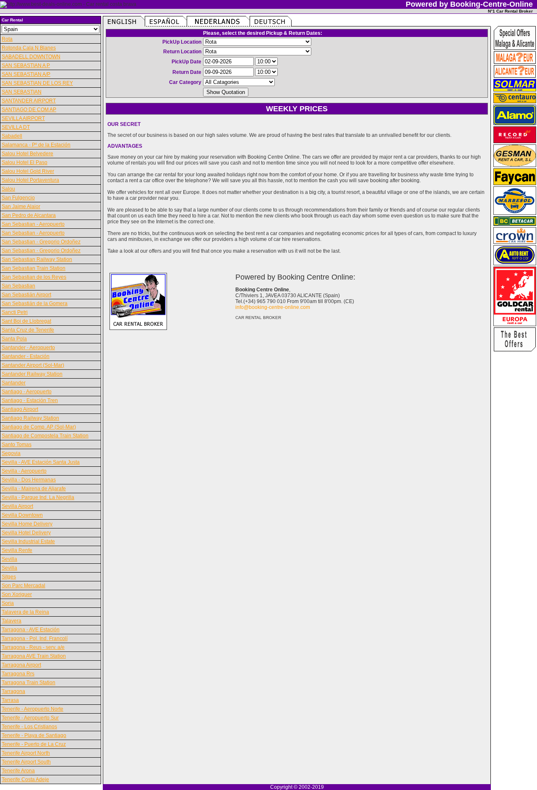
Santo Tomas (16, 444)
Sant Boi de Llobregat (26, 321)
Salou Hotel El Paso (24, 162)
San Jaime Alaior (21, 206)
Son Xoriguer (17, 594)
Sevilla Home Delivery (27, 524)
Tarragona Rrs (18, 674)
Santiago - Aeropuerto (27, 392)
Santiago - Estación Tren (30, 400)
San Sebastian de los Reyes (34, 277)
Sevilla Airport (17, 506)
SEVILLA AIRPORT (23, 118)
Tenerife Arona (18, 771)
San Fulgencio (18, 198)
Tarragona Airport (21, 665)
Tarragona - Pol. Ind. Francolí (35, 638)
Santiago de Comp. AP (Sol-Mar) (39, 427)
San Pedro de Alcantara (29, 215)
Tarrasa (10, 700)
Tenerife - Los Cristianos (29, 727)
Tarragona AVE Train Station (34, 656)
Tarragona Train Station (28, 682)
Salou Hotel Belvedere (27, 154)
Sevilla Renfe (17, 550)
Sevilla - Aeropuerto (24, 471)
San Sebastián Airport (26, 295)
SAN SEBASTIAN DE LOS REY (37, 83)
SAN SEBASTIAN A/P (26, 74)
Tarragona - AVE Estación (31, 630)
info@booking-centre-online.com (272, 307)
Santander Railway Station (32, 374)
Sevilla (9, 559)
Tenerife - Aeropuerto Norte (32, 709)
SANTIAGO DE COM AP (29, 109)
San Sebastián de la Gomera (35, 303)
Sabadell (12, 136)
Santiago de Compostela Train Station (45, 436)
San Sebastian (18, 286)
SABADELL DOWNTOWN (31, 57)
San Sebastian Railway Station (37, 259)
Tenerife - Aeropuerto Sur (30, 718)
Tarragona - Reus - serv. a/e (33, 647)
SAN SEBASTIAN (22, 92)
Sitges (9, 577)
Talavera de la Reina (25, 612)
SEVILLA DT (16, 127)
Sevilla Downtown (22, 515)
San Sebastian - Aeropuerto (33, 224)
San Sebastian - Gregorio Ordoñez (41, 242)
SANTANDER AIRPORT (29, 101)
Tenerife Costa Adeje (25, 779)
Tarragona (13, 691)
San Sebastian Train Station (33, 268)
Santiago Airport (20, 409)
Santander (14, 383)
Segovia (11, 453)
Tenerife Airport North (26, 753)
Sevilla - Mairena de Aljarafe (34, 489)
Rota (7, 39)
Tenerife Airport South (26, 762)
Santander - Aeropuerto (28, 348)
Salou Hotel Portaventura (30, 180)
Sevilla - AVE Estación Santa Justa (41, 462)
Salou (8, 189)
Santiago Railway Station (30, 418)
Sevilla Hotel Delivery (26, 533)
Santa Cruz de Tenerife (28, 330)
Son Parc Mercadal (23, 586)
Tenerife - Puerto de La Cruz (34, 744)
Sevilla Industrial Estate (28, 541)
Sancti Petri (15, 312)
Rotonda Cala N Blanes (29, 48)
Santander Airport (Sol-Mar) (33, 365)
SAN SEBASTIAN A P (26, 65)
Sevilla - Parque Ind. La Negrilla (38, 497)
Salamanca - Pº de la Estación (36, 145)
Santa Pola (14, 339)
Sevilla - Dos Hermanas (29, 480)
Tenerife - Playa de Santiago (34, 735)
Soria (8, 603)
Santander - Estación (26, 356)
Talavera (11, 621)
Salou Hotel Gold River (28, 171)
